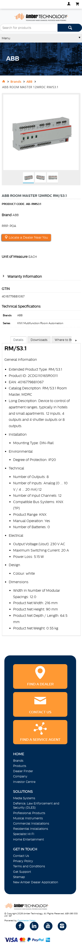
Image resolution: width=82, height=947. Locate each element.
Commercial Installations (31, 823)
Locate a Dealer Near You (28, 237)
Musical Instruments (28, 818)
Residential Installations (30, 828)
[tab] (18, 339)
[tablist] (41, 490)
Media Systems (24, 798)
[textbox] (29, 28)
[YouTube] (48, 926)
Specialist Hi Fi (23, 834)
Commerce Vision (26, 920)
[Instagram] (62, 926)
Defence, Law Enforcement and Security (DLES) (36, 805)
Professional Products (29, 813)
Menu (6, 38)
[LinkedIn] (34, 926)
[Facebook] (20, 926)
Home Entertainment (28, 839)
